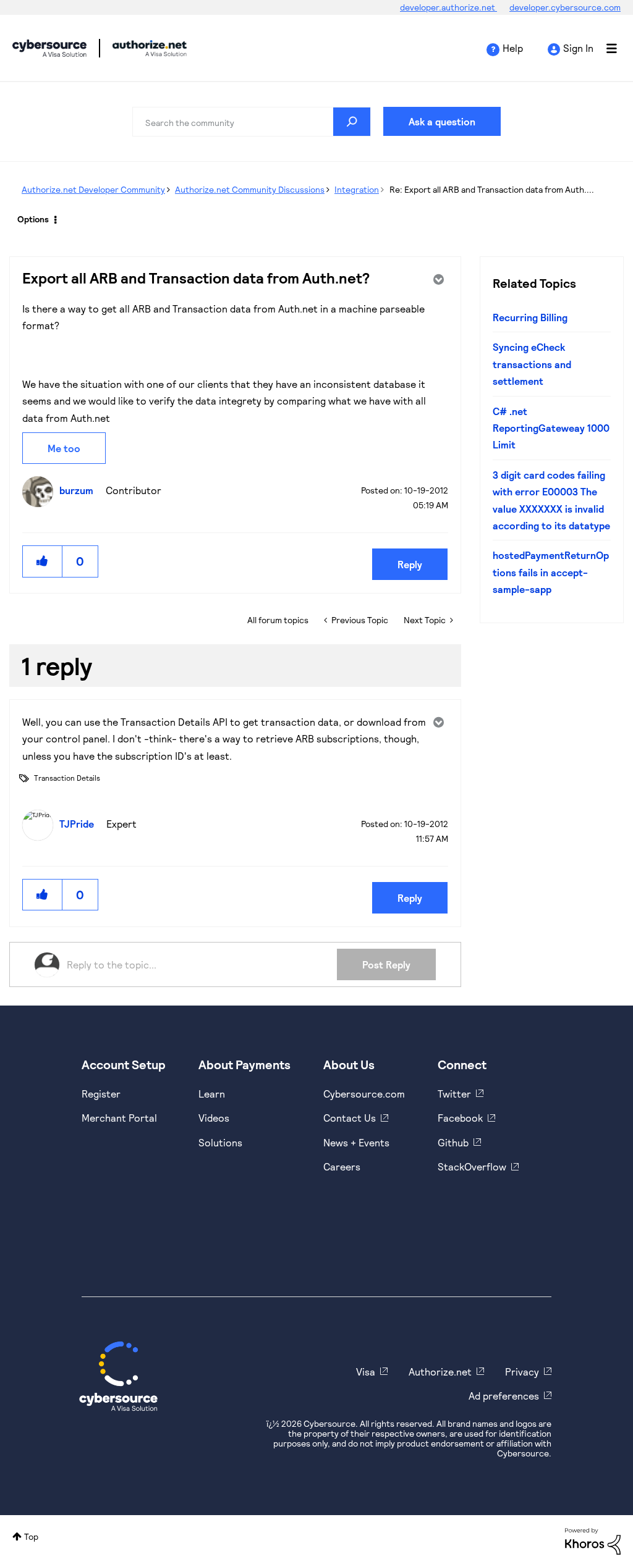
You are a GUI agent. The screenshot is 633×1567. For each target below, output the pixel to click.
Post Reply (386, 964)
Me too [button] (64, 448)
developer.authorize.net (448, 7)
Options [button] (33, 219)
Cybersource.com (364, 1093)
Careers (341, 1166)
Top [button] (31, 1536)
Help (513, 48)
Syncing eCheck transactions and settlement (532, 364)
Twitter (454, 1093)
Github (453, 1142)
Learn (211, 1093)
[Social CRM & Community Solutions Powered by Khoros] (593, 1540)
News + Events (356, 1142)
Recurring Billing (530, 317)
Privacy (522, 1371)
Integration (356, 189)
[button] (42, 561)
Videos (213, 1118)
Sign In (578, 48)
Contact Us (349, 1118)
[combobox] (251, 122)
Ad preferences (504, 1395)
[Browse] (605, 48)
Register (101, 1093)
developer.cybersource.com (565, 7)
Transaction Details (67, 777)
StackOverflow (472, 1166)
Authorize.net (440, 1371)
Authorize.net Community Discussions (250, 189)
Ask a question (442, 121)
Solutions (220, 1142)
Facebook (460, 1118)
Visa (365, 1371)
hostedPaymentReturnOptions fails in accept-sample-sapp (551, 572)
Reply (409, 564)
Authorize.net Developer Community (93, 189)
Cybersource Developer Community (49, 48)
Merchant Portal (119, 1118)
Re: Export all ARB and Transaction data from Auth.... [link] (491, 189)
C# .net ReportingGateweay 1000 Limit (551, 428)
